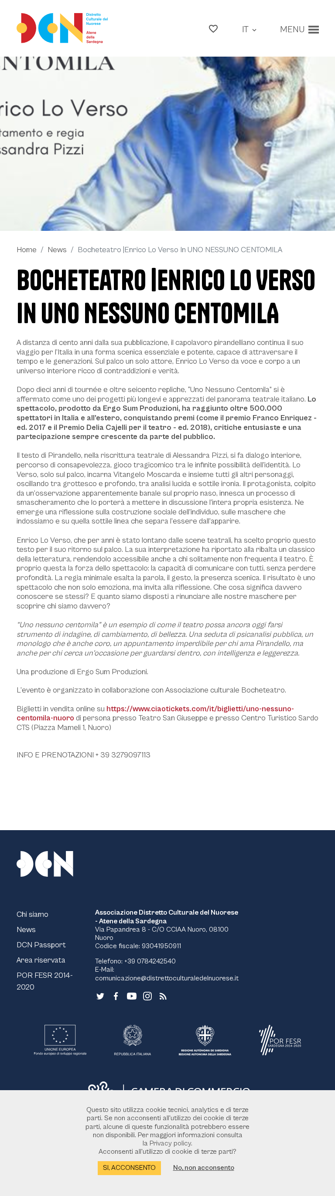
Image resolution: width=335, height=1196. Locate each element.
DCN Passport (41, 944)
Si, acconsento (129, 1168)
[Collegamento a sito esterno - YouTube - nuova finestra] (131, 995)
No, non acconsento (203, 1168)
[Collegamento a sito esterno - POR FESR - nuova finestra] (280, 1040)
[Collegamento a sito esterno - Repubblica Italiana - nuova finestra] (132, 1040)
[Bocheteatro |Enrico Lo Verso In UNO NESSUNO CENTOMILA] (167, 144)
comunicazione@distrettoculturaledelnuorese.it (167, 978)
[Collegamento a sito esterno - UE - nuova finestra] (60, 1040)
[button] (213, 29)
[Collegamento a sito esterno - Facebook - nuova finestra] (116, 995)
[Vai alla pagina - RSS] (163, 995)
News (57, 249)
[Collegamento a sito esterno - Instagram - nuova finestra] (147, 995)
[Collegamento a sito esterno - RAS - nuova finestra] (205, 1040)
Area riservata (41, 960)
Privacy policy (170, 1143)
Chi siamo (32, 914)
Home (27, 249)
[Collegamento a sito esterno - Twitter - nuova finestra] (100, 995)
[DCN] (56, 863)
